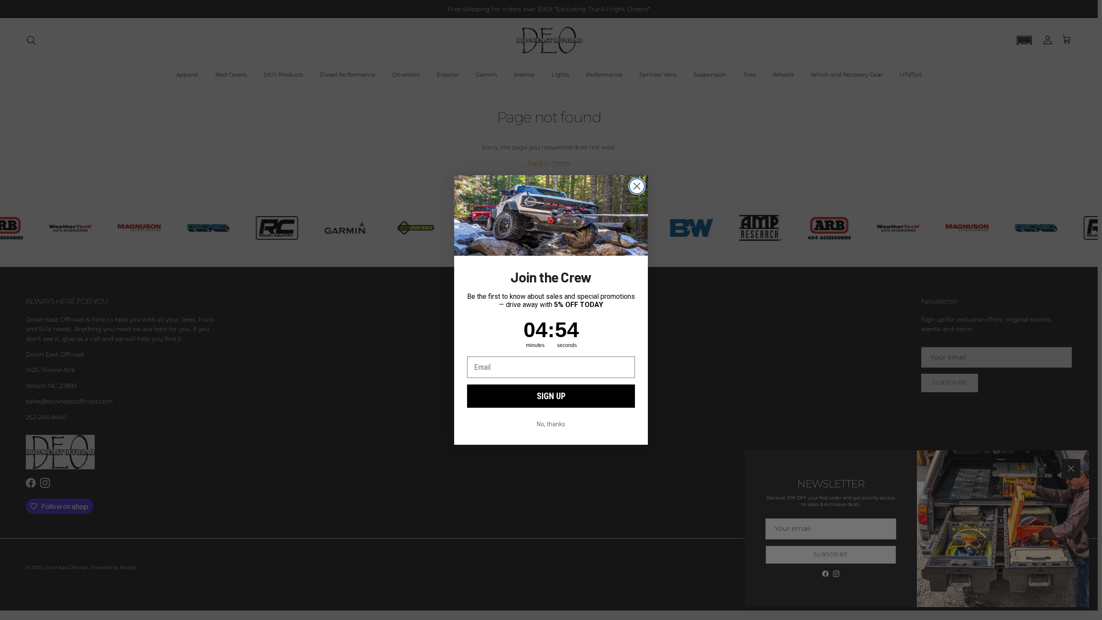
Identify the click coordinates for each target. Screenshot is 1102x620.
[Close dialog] (636, 186)
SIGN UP (551, 396)
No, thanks (551, 424)
